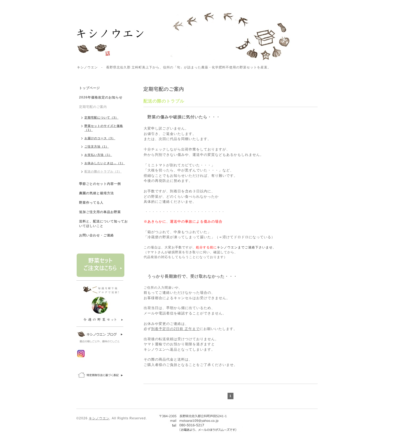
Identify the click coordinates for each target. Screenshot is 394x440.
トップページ (89, 88)
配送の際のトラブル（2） (103, 171)
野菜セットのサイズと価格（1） (103, 127)
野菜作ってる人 (91, 202)
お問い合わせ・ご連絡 (96, 235)
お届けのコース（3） (99, 138)
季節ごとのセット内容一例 (100, 184)
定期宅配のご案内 (93, 107)
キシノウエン (99, 418)
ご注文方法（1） (96, 146)
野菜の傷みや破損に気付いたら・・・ (183, 117)
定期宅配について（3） (101, 117)
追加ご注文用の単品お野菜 (100, 212)
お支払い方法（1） (98, 154)
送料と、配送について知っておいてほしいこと (103, 223)
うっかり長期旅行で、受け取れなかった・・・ (192, 276)
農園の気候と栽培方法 (96, 193)
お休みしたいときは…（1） (104, 163)
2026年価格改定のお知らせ (100, 97)
